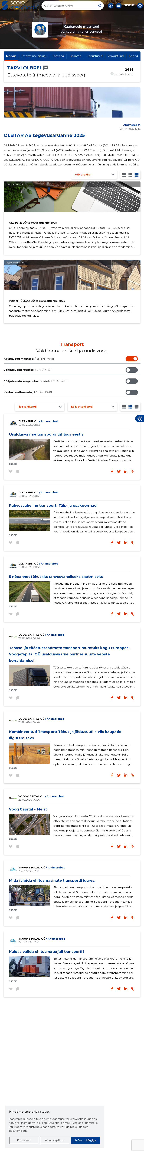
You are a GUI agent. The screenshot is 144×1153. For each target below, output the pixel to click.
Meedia (11, 56)
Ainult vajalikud (54, 1140)
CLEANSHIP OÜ (38, 421)
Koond (133, 56)
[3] (130, 174)
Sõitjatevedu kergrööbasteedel (36, 381)
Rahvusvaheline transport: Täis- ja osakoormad (53, 505)
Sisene (129, 5)
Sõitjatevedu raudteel (29, 369)
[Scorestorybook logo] (20, 5)
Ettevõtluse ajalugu (34, 56)
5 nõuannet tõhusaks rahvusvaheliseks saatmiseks (56, 577)
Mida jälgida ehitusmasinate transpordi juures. (52, 880)
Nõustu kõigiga (85, 1140)
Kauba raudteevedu (28, 392)
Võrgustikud (116, 56)
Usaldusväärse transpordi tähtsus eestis (46, 434)
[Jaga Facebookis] (112, 471)
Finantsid (75, 56)
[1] (124, 174)
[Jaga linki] (132, 471)
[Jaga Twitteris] (119, 471)
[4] (136, 174)
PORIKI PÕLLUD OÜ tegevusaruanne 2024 (37, 301)
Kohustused (95, 56)
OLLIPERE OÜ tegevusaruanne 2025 (33, 222)
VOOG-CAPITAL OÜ (41, 634)
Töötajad (58, 56)
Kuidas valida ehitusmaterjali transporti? (46, 951)
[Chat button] (110, 5)
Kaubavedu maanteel (29, 358)
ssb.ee (13, 464)
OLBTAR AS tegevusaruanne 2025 (44, 135)
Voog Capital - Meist (28, 809)
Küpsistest (23, 1140)
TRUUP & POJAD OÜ (41, 867)
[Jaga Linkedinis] (125, 471)
